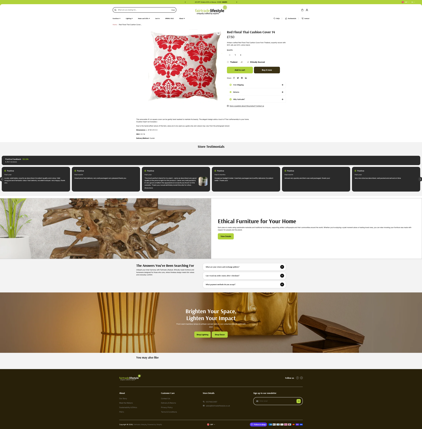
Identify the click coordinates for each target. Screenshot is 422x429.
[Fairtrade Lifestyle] (211, 10)
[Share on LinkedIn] (246, 78)
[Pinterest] (242, 78)
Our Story (123, 398)
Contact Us (165, 398)
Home (115, 24)
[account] (307, 10)
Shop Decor (220, 334)
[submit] (298, 401)
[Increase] (240, 55)
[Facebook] (234, 78)
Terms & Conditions (169, 412)
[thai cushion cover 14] (218, 33)
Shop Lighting (202, 334)
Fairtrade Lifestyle (140, 424)
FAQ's (121, 412)
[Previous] (185, 2)
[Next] (236, 2)
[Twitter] (238, 78)
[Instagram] (301, 378)
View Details (226, 236)
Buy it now (267, 70)
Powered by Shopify (154, 424)
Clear (173, 10)
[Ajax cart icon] (302, 10)
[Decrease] (229, 55)
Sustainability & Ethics (128, 407)
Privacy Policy (167, 407)
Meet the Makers (126, 403)
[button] (78, 188)
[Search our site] (115, 10)
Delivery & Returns (168, 403)
